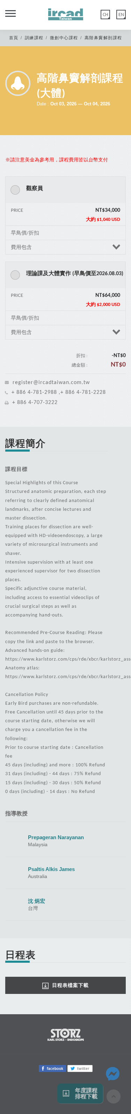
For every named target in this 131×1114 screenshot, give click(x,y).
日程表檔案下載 (70, 985)
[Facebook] (52, 1068)
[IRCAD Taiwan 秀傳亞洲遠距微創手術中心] (65, 12)
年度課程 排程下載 (86, 1093)
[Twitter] (80, 1068)
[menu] (7, 16)
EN (121, 15)
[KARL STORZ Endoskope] (65, 1034)
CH (105, 15)
